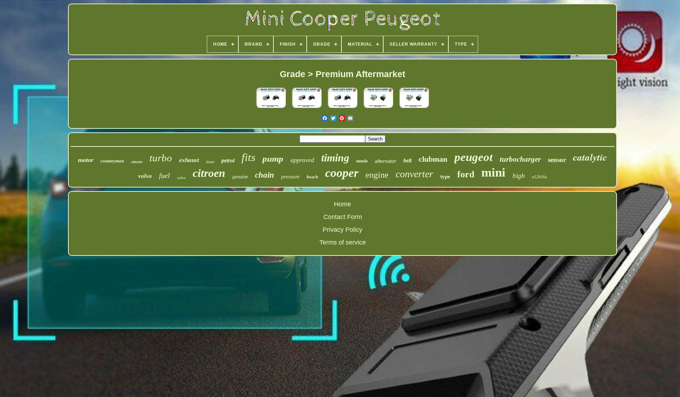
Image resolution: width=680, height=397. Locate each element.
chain (264, 175)
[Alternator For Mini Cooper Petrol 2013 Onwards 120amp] (414, 107)
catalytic (590, 157)
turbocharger (520, 159)
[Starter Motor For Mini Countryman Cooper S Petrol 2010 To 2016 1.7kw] (307, 107)
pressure (290, 176)
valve (181, 178)
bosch (312, 176)
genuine (240, 176)
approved (302, 159)
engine (377, 174)
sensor (557, 159)
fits (248, 157)
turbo (160, 157)
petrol (227, 160)
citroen (209, 173)
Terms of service (342, 242)
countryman (112, 160)
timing (335, 157)
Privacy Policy (342, 229)
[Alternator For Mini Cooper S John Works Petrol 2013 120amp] (378, 107)
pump (272, 158)
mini (493, 172)
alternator (385, 161)
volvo (145, 176)
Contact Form (342, 216)
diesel (210, 162)
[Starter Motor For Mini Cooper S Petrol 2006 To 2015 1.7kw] (271, 107)
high (518, 175)
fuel (164, 175)
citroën (136, 162)
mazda (362, 161)
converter (414, 173)
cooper (341, 172)
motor (86, 159)
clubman (433, 159)
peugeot (473, 157)
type (445, 176)
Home (342, 204)
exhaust (189, 160)
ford (465, 174)
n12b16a (539, 176)
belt (407, 160)
